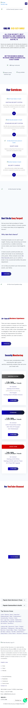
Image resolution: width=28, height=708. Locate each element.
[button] (26, 3)
